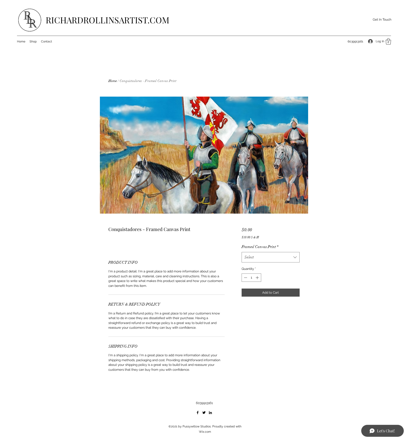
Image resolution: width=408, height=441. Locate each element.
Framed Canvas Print (260, 246)
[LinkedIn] (210, 412)
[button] (382, 20)
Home (112, 81)
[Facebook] (198, 412)
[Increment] (258, 278)
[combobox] (271, 257)
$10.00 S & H (250, 237)
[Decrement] (245, 278)
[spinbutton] (251, 278)
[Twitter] (204, 412)
